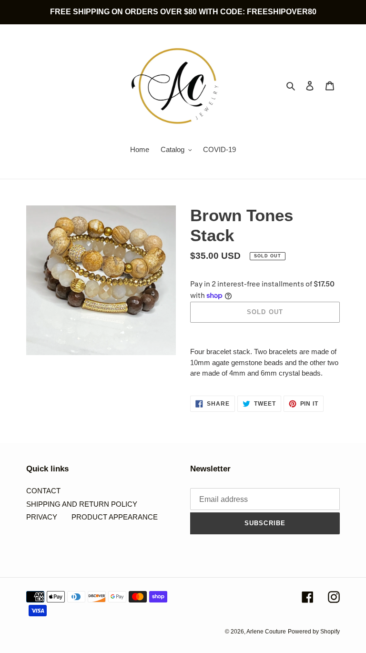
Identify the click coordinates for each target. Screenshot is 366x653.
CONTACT (43, 491)
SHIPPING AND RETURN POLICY (81, 504)
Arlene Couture (266, 631)
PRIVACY (41, 517)
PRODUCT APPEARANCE (114, 517)
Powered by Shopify (314, 631)
